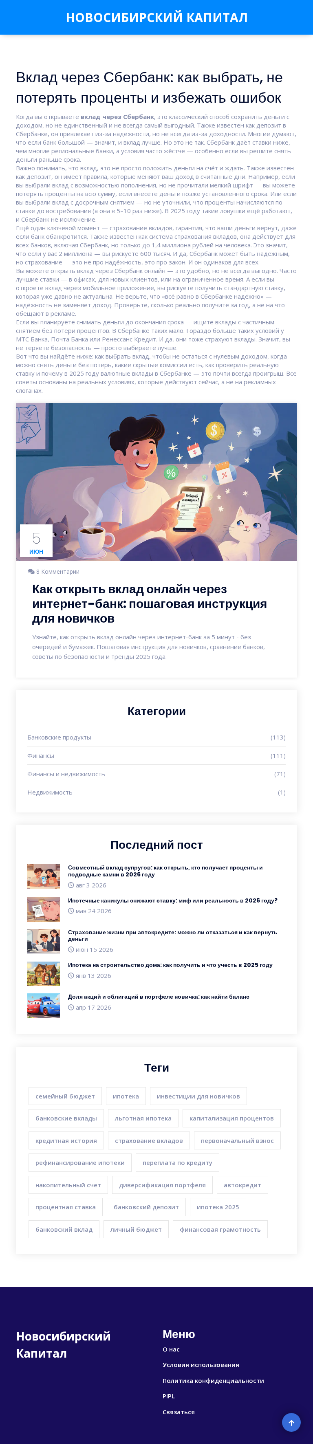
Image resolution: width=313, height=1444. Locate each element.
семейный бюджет (65, 1096)
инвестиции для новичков (198, 1096)
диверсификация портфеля (162, 1185)
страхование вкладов (149, 1140)
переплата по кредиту (177, 1162)
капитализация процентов (232, 1118)
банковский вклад (64, 1229)
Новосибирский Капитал (157, 17)
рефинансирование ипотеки (80, 1162)
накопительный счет (68, 1185)
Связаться (179, 1412)
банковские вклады (66, 1118)
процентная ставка (65, 1207)
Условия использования (201, 1364)
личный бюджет (136, 1229)
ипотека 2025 (218, 1207)
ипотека (126, 1096)
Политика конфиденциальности (213, 1380)
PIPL (169, 1396)
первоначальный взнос (237, 1140)
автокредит (242, 1185)
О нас (171, 1349)
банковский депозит (146, 1207)
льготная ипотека (143, 1118)
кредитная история (66, 1140)
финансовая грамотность (220, 1229)
